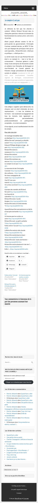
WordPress (18, 498)
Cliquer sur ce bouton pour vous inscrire (18, 382)
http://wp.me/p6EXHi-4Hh (18, 201)
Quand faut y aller (26, 393)
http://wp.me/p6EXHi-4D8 (18, 143)
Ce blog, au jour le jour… (19, 485)
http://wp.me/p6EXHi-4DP (17, 157)
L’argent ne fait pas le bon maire (17, 452)
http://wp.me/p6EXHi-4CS (21, 138)
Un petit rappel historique (19, 489)
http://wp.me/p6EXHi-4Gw (20, 196)
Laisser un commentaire (24, 24)
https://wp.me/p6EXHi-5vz (13, 247)
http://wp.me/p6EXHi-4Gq (18, 192)
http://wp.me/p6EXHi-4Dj (16, 147)
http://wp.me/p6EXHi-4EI (23, 173)
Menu (6, 8)
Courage (26, 498)
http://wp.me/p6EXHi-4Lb (14, 206)
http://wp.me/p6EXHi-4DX (18, 161)
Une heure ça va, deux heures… (16, 459)
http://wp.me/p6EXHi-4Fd (17, 182)
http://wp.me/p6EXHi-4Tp (13, 232)
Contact (19, 493)
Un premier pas (11, 448)
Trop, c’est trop (25, 411)
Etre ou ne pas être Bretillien (15, 476)
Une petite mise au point (14, 437)
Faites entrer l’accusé (11, 275)
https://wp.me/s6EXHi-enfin (19, 249)
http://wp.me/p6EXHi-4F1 (16, 178)
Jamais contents (12, 457)
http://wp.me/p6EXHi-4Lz (13, 242)
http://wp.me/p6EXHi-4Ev (19, 171)
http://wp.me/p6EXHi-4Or (13, 223)
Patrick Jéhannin (12, 393)
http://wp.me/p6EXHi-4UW (14, 237)
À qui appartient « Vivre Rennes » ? (18, 450)
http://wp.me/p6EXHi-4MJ (17, 218)
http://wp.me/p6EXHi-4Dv (20, 152)
